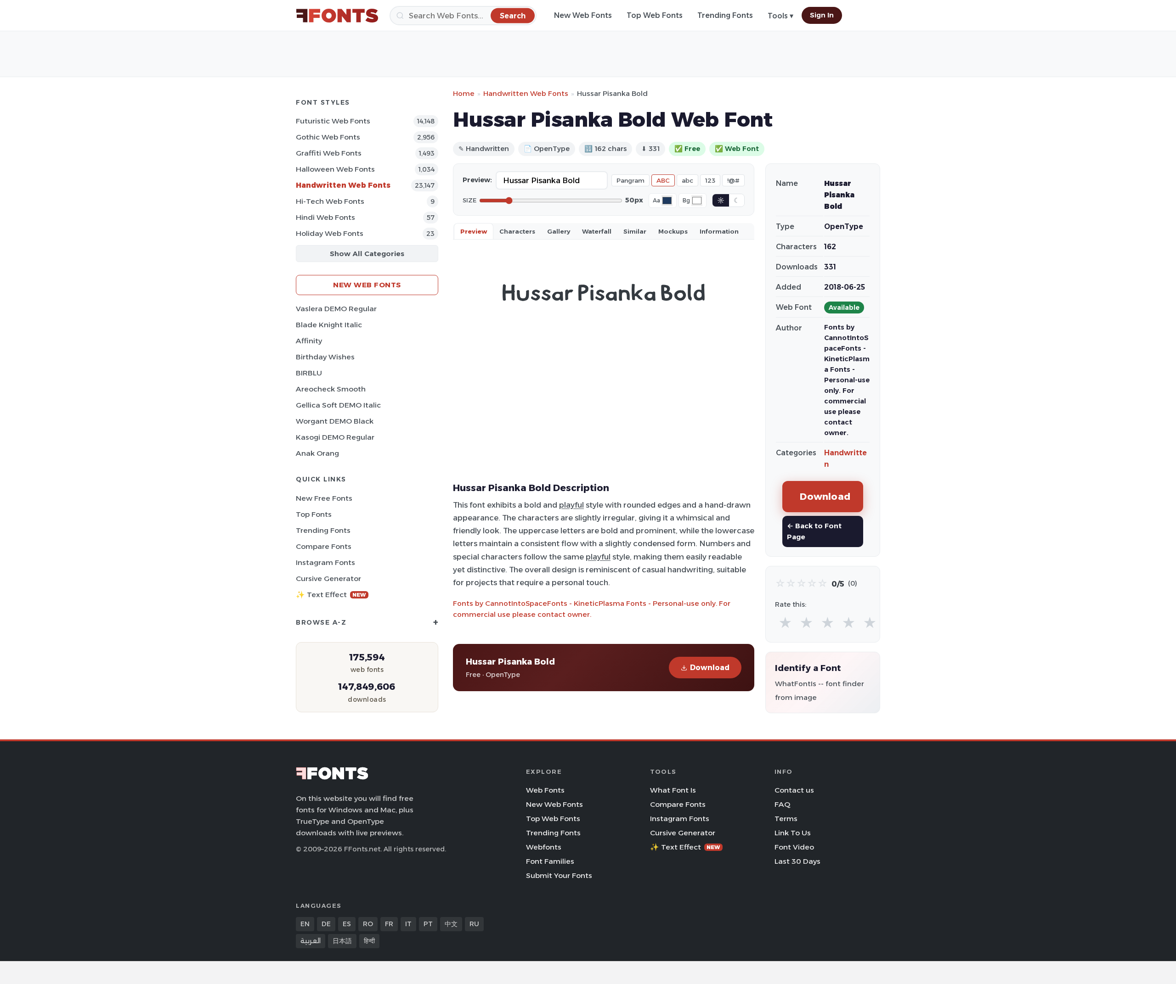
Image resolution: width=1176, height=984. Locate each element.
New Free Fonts (324, 498)
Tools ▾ (780, 15)
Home (464, 93)
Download (709, 667)
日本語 (342, 941)
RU (474, 924)
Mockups (673, 231)
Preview (473, 231)
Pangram (630, 180)
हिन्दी (369, 941)
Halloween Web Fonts (335, 169)
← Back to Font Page (814, 531)
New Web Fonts (583, 15)
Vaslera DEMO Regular (336, 308)
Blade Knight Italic (329, 324)
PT (428, 924)
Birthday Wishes (325, 356)
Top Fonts (314, 514)
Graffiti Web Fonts (329, 153)
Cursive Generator (328, 578)
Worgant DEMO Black (334, 421)
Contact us (794, 790)
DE (326, 924)
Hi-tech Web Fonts (330, 201)
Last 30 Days (797, 861)
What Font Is (673, 790)
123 (710, 180)
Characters (517, 231)
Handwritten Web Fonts (343, 185)
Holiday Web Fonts (329, 233)
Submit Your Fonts (559, 875)
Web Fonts (545, 790)
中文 (451, 924)
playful (571, 504)
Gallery (558, 231)
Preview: (477, 180)
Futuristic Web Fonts (333, 121)
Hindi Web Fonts (325, 217)
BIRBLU (309, 373)
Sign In (822, 15)
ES (347, 924)
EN (305, 924)
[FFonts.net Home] (337, 15)
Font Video (794, 847)
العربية (310, 941)
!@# (733, 180)
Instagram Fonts (325, 562)
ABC (663, 180)
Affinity (309, 340)
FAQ (782, 804)
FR (389, 924)
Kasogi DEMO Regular (335, 437)
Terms (786, 818)
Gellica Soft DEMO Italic (338, 405)
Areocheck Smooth (331, 389)
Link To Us (793, 832)
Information (719, 231)
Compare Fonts (323, 546)
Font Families (550, 861)
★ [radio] (785, 623)
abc (687, 180)
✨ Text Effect (331, 594)
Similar (634, 231)
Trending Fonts (725, 15)
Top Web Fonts (655, 15)
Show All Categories (367, 253)
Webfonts (543, 847)
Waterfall (596, 231)
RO (368, 924)
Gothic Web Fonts (328, 137)
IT (408, 924)
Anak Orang (317, 453)
